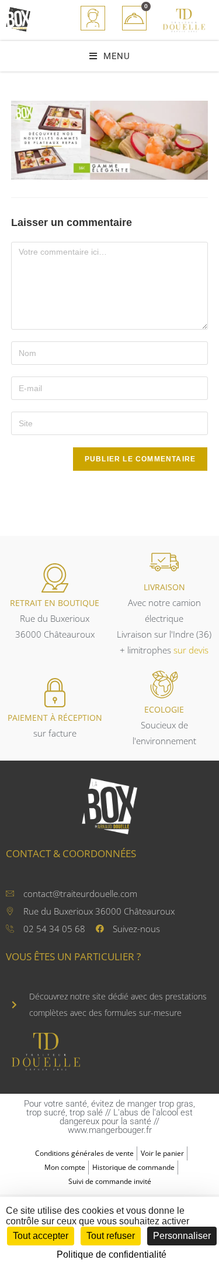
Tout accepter (40, 1236)
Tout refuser (110, 1236)
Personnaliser (182, 1236)
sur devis (190, 650)
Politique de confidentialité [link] (111, 1254)
